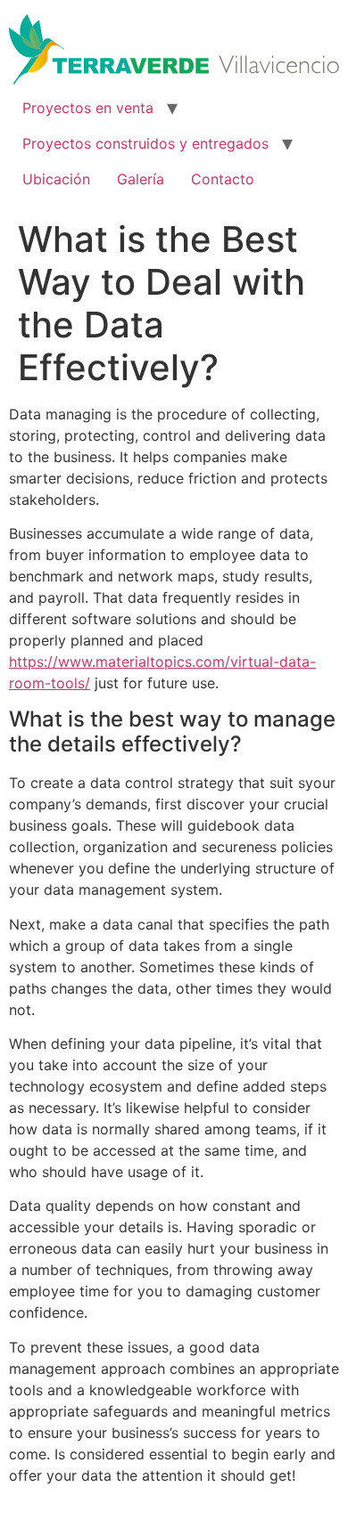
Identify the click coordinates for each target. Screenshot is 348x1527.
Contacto (222, 179)
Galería (140, 179)
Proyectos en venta (87, 108)
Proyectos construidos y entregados (145, 143)
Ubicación (56, 179)
